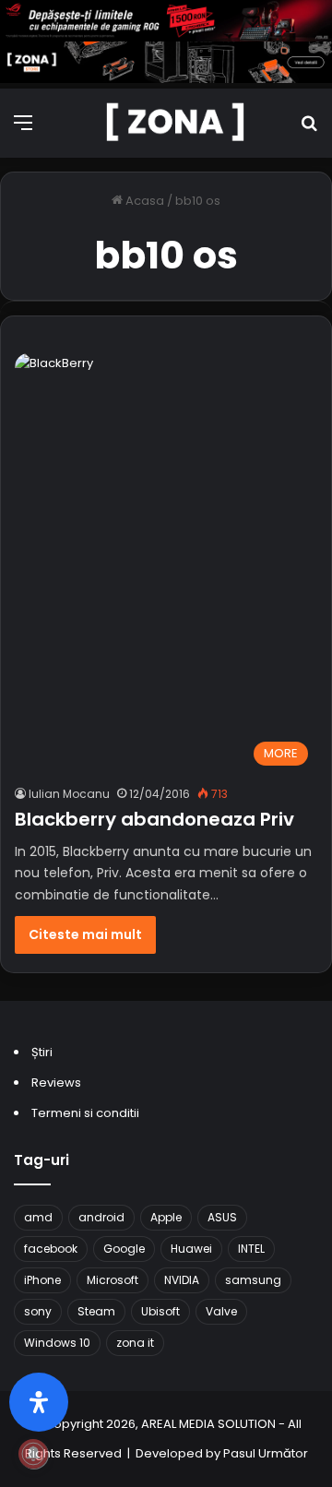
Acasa (143, 200)
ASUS (222, 1217)
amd (38, 1217)
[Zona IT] (175, 123)
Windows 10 (57, 1342)
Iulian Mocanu (69, 794)
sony (38, 1311)
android (101, 1217)
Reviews (56, 1082)
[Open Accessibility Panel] (38, 1402)
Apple (166, 1217)
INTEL (251, 1248)
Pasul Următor (265, 1453)
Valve (221, 1311)
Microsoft (112, 1280)
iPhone (42, 1280)
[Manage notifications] (33, 1454)
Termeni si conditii (85, 1113)
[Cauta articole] (309, 129)
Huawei (191, 1248)
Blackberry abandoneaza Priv (154, 819)
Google (124, 1248)
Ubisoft (160, 1311)
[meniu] (23, 129)
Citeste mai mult (85, 934)
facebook (50, 1248)
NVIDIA (181, 1280)
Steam (96, 1311)
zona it (135, 1342)
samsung (253, 1280)
